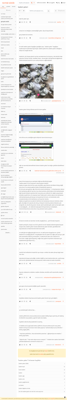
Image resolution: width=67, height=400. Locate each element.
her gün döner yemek (6, 24)
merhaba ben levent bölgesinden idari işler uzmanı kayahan (6, 122)
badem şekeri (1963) (23, 363)
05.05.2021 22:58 (52, 22)
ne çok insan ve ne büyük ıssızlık (7, 181)
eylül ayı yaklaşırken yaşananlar (6, 202)
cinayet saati (4, 114)
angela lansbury (5, 144)
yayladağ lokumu (56, 101)
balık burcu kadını (5, 45)
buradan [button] (41, 354)
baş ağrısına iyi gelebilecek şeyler (7, 77)
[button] (41, 3)
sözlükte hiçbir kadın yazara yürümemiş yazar (7, 17)
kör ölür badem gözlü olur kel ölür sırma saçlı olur (31, 391)
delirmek (3, 117)
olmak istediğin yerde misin (7, 34)
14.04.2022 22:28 (50, 243)
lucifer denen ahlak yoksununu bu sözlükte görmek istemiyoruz (7, 98)
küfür (2, 81)
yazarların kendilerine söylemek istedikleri (6, 140)
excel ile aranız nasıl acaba (7, 58)
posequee (58, 301)
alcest (2, 158)
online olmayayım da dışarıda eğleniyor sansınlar (7, 85)
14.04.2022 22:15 (51, 212)
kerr (3, 215)
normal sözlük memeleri (7, 218)
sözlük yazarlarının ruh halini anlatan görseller (6, 222)
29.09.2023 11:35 (50, 344)
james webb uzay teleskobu (5, 54)
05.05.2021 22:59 (43, 38)
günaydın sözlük (5, 21)
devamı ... (8, 232)
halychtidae (58, 243)
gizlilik (53, 398)
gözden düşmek (5, 206)
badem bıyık (22, 366)
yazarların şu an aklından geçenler (7, 154)
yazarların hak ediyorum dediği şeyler (7, 93)
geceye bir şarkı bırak (6, 74)
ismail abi (3, 103)
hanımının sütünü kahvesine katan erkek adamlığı (6, 29)
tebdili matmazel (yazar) (7, 68)
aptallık (3, 226)
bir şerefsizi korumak (6, 64)
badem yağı (21, 376)
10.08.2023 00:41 (39, 277)
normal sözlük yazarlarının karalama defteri (7, 171)
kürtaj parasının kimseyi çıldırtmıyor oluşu (7, 38)
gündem (8, 6)
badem (20, 373)
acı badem (21, 385)
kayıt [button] (46, 351)
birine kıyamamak (5, 42)
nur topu (3, 13)
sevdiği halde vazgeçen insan (6, 130)
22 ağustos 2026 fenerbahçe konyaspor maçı (6, 165)
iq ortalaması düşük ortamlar (6, 107)
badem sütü (22, 379)
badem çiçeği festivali (24, 382)
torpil (2, 48)
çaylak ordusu (4, 212)
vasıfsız (59, 22)
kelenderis (58, 344)
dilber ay (3, 111)
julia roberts (4, 127)
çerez (49, 398)
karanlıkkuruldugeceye (54, 38)
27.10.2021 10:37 (47, 101)
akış (3, 6)
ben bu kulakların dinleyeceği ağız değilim (6, 176)
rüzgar (3, 194)
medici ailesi (4, 150)
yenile (8, 10)
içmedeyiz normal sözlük (7, 89)
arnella (59, 263)
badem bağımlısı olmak (24, 388)
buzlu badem (22, 369)
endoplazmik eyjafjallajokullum (52, 277)
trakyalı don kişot (56, 289)
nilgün (2, 71)
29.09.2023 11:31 (51, 301)
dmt (2, 51)
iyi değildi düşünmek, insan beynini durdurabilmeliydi (7, 197)
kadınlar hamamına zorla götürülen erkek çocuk (48, 170)
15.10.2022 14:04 (52, 263)
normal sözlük (8, 3)
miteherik (58, 212)
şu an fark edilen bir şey (6, 209)
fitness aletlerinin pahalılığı (7, 147)
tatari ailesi (3, 161)
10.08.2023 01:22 (47, 289)
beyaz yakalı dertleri (6, 185)
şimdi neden (4, 229)
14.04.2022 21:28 (60, 172)
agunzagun (3, 188)
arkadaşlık (3, 191)
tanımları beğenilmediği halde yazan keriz (7, 135)
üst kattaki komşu (5, 61)
